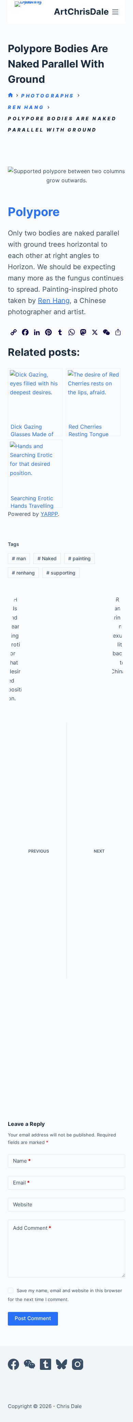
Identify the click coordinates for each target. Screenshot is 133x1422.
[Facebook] (13, 1364)
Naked (47, 558)
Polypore (34, 211)
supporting (60, 573)
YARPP (49, 513)
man (19, 558)
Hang (61, 300)
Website (22, 1204)
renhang (23, 573)
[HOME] (10, 95)
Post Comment (33, 1318)
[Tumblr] (45, 1364)
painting (79, 558)
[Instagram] (77, 1364)
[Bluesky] (61, 1364)
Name (22, 1161)
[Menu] (115, 12)
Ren (45, 300)
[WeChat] (29, 1364)
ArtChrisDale (81, 11)
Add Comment (32, 1228)
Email (21, 1182)
